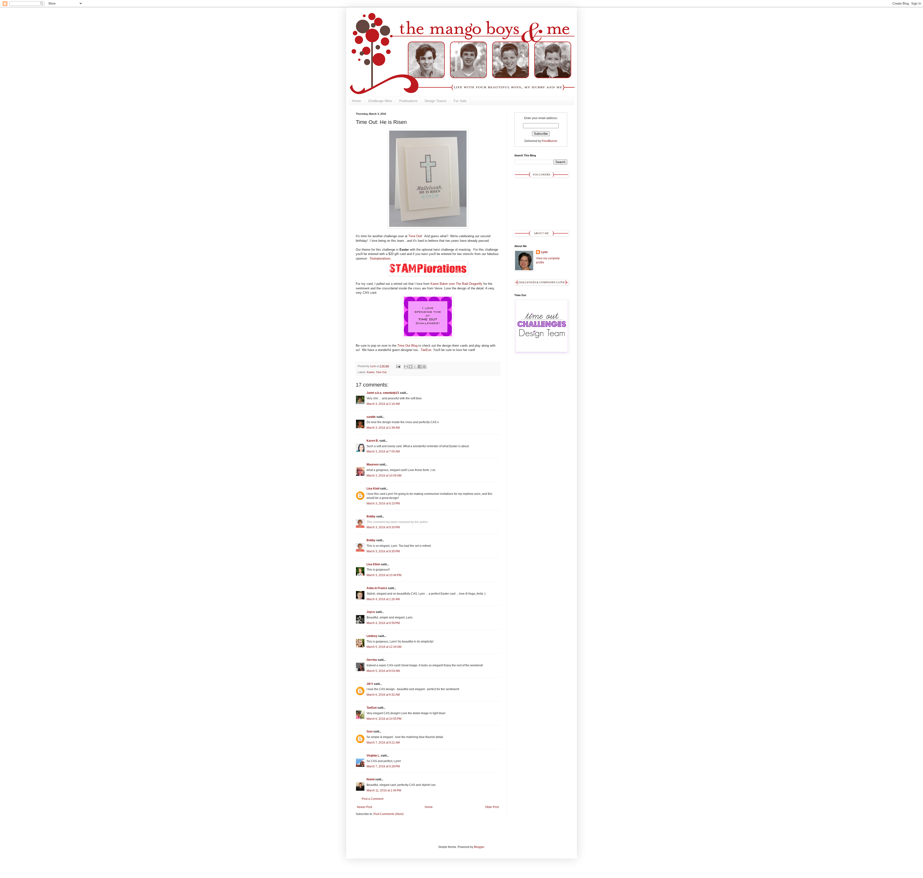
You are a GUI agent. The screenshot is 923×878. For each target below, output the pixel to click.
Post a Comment (372, 799)
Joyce (371, 612)
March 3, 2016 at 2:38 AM (383, 427)
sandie (371, 417)
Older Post (492, 807)
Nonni (370, 779)
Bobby (371, 516)
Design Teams (435, 101)
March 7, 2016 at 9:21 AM (383, 742)
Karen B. (373, 440)
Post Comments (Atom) (389, 814)
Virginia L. (373, 755)
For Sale (460, 101)
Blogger (479, 847)
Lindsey (372, 636)
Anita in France (377, 588)
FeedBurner (549, 141)
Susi (370, 731)
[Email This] (406, 366)
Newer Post (364, 807)
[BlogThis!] (410, 366)
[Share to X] (415, 366)
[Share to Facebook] (419, 366)
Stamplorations (380, 258)
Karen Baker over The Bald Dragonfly (456, 284)
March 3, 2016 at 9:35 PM (383, 551)
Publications (408, 101)
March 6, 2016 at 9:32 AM (383, 694)
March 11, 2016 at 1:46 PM (384, 790)
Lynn (544, 252)
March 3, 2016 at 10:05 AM (384, 475)
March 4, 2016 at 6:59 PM (383, 623)
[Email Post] (398, 366)
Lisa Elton (373, 564)
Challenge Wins (380, 101)
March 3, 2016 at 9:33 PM (383, 527)
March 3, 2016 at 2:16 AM (383, 404)
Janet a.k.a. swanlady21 (383, 392)
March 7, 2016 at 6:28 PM (383, 766)
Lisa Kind (373, 488)
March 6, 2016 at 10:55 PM (384, 718)
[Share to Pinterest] (424, 366)
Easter (370, 372)
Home (356, 101)
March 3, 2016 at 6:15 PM (383, 503)
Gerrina (372, 660)
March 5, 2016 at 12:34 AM (384, 647)
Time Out (414, 236)
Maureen (373, 464)
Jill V (370, 684)
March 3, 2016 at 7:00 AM (383, 451)
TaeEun (426, 350)
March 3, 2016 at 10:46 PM (384, 575)
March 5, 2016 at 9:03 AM (383, 671)
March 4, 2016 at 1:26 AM (383, 599)
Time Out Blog (407, 345)
